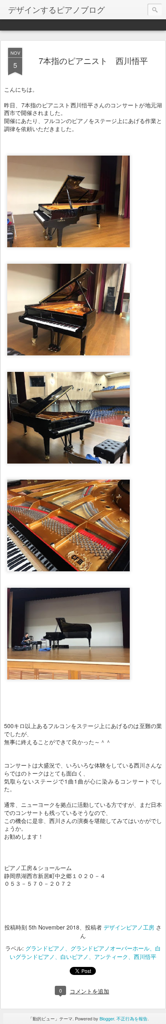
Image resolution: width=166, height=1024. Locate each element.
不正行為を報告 (131, 1018)
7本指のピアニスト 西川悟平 (93, 60)
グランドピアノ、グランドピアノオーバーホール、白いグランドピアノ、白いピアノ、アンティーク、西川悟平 (85, 952)
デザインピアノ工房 (129, 927)
